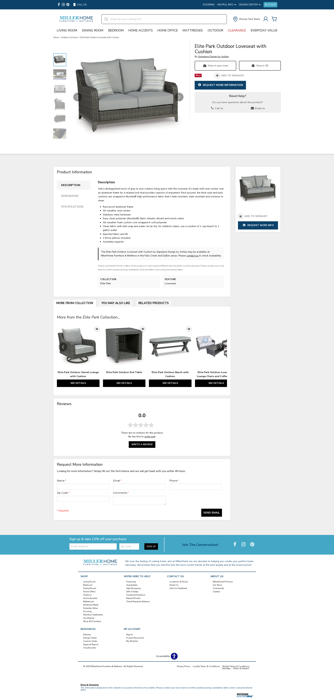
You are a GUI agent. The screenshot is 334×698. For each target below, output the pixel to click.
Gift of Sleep (132, 591)
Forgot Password (135, 637)
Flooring (208, 4)
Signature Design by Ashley (213, 56)
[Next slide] (221, 347)
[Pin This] (198, 76)
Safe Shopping (133, 588)
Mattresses (192, 30)
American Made (90, 604)
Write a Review (142, 444)
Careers (216, 591)
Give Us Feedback (178, 588)
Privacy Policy (183, 666)
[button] (246, 19)
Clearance (237, 30)
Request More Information (223, 85)
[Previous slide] (63, 347)
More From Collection (74, 303)
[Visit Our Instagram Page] (244, 544)
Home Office (167, 30)
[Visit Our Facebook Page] (235, 544)
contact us (193, 255)
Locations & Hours (179, 581)
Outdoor (215, 30)
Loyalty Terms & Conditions (206, 666)
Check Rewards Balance (138, 601)
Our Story (217, 585)
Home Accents (140, 30)
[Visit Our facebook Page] (59, 5)
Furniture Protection (135, 595)
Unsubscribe (89, 647)
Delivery (87, 634)
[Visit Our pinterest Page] (68, 5)
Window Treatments (93, 614)
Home (56, 37)
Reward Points (133, 598)
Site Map (226, 668)
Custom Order (90, 641)
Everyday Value (264, 30)
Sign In (129, 634)
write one (149, 436)
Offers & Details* (241, 668)
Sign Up (151, 546)
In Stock (270, 4)
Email (117, 480)
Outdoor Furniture (69, 37)
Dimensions (69, 196)
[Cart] (274, 19)
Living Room (67, 30)
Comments (121, 492)
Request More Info (260, 225)
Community (218, 588)
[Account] (266, 19)
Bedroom (116, 30)
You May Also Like (115, 303)
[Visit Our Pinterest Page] (252, 544)
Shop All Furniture (92, 621)
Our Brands (88, 618)
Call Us (218, 108)
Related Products (153, 303)
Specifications (72, 207)
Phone (174, 480)
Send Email (211, 513)
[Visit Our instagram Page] (63, 5)
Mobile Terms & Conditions (235, 666)
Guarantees (131, 585)
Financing (131, 581)
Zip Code (63, 492)
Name (61, 480)
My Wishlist (132, 641)
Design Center (90, 637)
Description (70, 185)
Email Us (259, 108)
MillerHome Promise (223, 581)
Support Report (90, 644)
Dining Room (92, 30)
